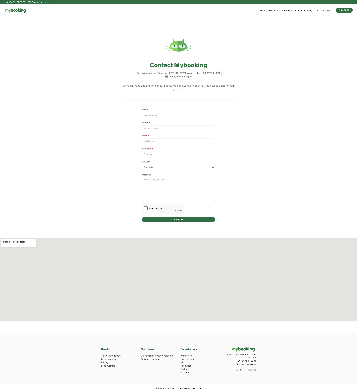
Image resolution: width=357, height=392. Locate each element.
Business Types (291, 10)
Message (146, 175)
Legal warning (108, 365)
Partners (185, 369)
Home (263, 10)
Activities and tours (151, 359)
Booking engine (109, 359)
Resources (186, 365)
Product (273, 10)
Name (145, 110)
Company (147, 149)
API (182, 362)
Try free (344, 10)
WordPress (186, 355)
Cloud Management (111, 355)
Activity (146, 162)
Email (145, 136)
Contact (319, 10)
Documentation (188, 359)
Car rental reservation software (157, 355)
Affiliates (185, 372)
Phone (145, 123)
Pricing (308, 10)
